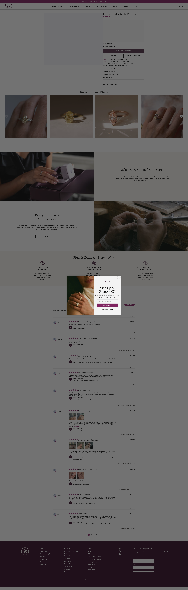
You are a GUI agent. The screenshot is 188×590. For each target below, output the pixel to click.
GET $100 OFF (107, 305)
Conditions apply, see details (107, 308)
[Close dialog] (119, 277)
